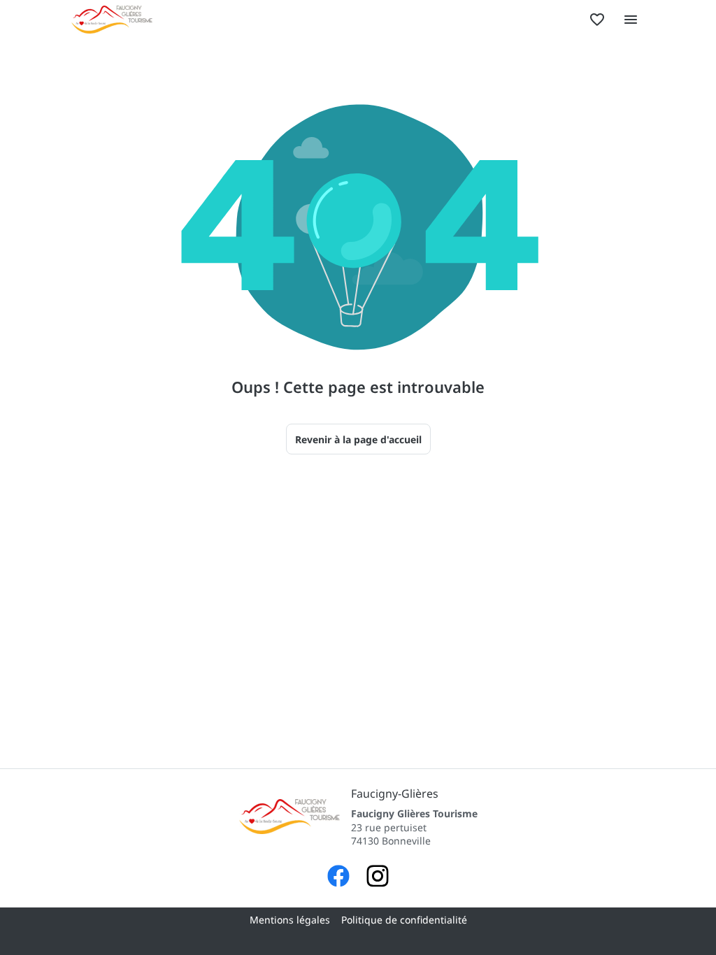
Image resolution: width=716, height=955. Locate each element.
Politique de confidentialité (404, 919)
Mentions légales (290, 919)
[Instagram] (377, 878)
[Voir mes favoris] (597, 19)
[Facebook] (338, 878)
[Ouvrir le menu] (631, 20)
